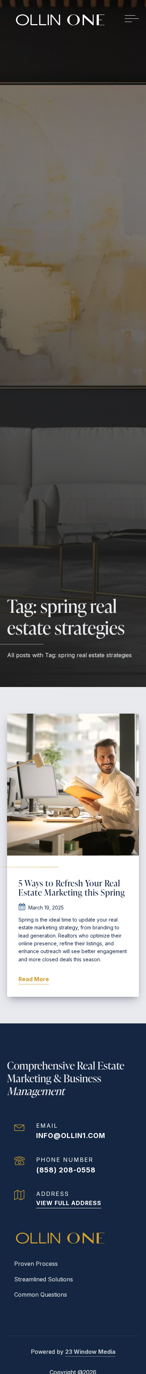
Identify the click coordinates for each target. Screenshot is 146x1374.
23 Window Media (90, 1351)
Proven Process (36, 1263)
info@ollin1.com (70, 1135)
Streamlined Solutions (43, 1279)
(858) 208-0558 (66, 1170)
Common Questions (40, 1294)
